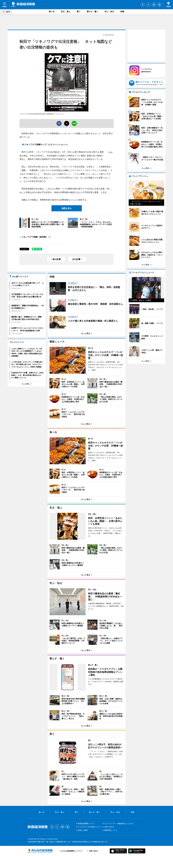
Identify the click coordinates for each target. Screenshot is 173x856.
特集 (122, 11)
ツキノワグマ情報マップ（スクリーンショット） (46, 144)
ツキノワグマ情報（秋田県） (35, 237)
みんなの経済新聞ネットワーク (40, 851)
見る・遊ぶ (65, 11)
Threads (159, 5)
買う (79, 11)
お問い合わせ (109, 827)
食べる (52, 11)
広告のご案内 (83, 830)
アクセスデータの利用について (89, 827)
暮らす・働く (92, 11)
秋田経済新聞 (23, 4)
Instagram (154, 5)
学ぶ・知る (109, 11)
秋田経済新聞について (86, 823)
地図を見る (67, 208)
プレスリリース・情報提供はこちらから (119, 823)
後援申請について (110, 830)
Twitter (148, 5)
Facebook (143, 5)
